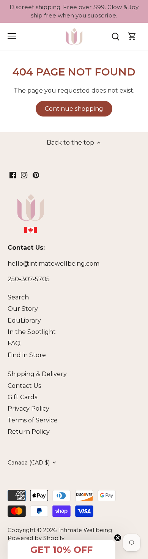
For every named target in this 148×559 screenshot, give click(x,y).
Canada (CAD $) (29, 463)
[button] (61, 549)
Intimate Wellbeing (85, 530)
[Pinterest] (36, 175)
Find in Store (27, 355)
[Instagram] (24, 175)
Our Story (23, 308)
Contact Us (24, 385)
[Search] (115, 36)
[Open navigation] (12, 36)
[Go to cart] (132, 36)
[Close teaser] (117, 538)
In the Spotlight (32, 331)
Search (18, 297)
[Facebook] (12, 175)
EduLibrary (24, 320)
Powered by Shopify (36, 538)
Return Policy (29, 431)
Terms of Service (33, 420)
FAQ (14, 343)
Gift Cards (22, 397)
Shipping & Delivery (37, 374)
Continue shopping (74, 108)
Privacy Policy (28, 408)
